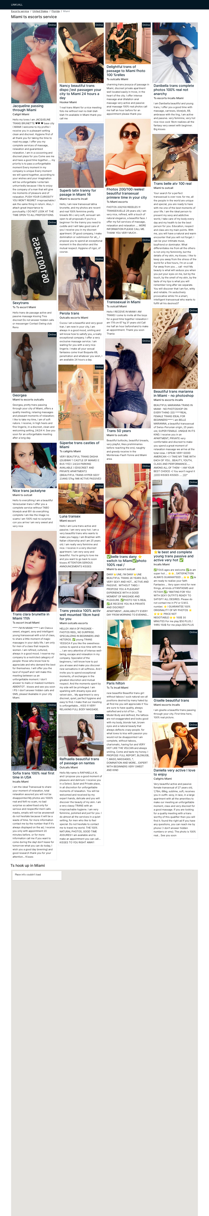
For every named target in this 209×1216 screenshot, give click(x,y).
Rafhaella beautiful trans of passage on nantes (79, 761)
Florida (56, 11)
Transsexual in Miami (123, 302)
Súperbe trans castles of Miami (79, 445)
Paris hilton (116, 683)
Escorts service (20, 11)
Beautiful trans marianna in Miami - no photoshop (174, 393)
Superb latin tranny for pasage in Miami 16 (78, 192)
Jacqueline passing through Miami (28, 108)
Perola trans (69, 313)
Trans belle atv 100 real (173, 183)
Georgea (20, 395)
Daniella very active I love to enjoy (174, 772)
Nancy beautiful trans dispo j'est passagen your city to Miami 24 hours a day (80, 92)
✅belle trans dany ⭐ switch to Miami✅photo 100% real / (126, 561)
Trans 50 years (119, 431)
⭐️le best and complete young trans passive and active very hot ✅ (173, 556)
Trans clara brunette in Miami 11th (31, 616)
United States (40, 11)
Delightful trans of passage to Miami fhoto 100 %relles (126, 71)
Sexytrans (21, 303)
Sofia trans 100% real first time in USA (33, 775)
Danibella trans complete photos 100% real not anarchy (174, 90)
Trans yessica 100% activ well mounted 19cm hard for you (80, 615)
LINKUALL (17, 4)
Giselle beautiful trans (171, 700)
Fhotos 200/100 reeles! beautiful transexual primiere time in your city (127, 193)
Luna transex (70, 516)
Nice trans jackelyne (29, 491)
